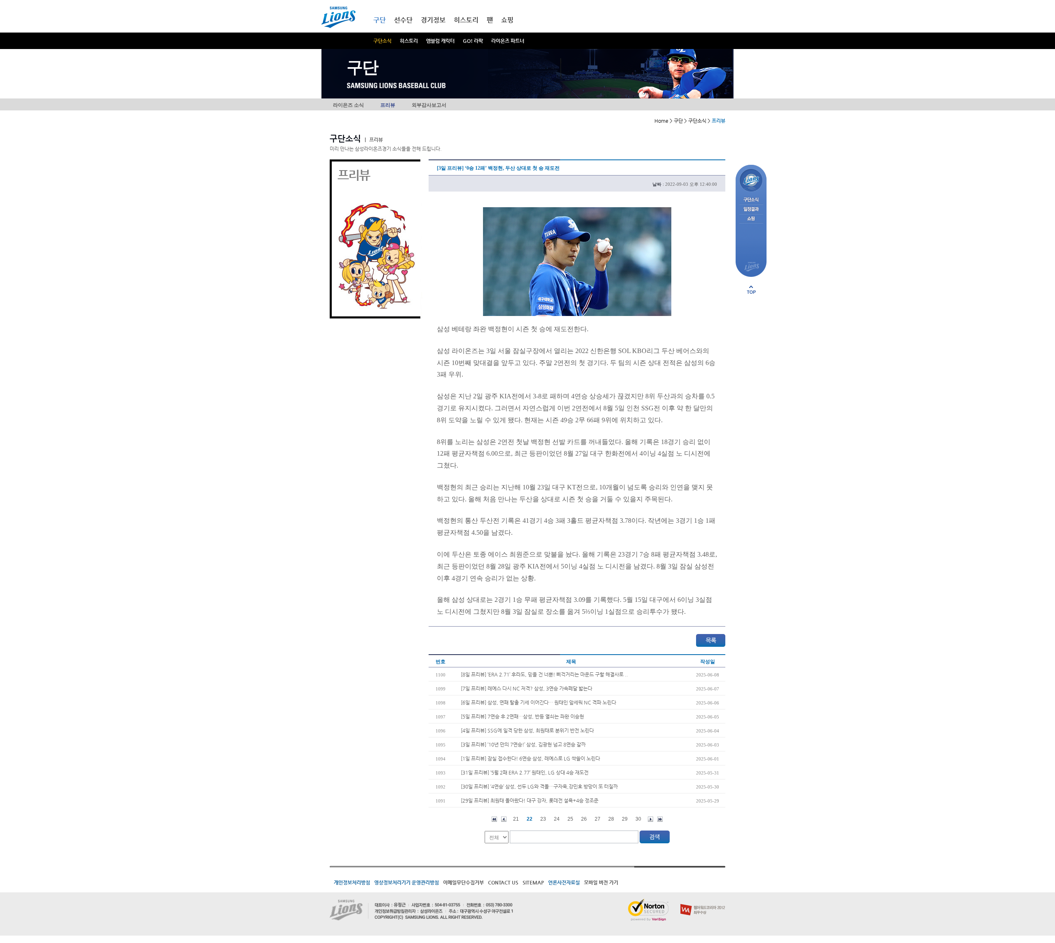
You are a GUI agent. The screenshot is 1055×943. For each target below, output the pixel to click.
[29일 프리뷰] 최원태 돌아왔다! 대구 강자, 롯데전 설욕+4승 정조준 (529, 800)
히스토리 (409, 41)
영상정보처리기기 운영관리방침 (406, 882)
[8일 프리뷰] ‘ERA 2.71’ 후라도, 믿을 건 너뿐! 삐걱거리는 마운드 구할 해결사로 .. (544, 674)
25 (570, 819)
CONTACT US (503, 882)
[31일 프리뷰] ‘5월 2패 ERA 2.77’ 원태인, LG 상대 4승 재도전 (524, 772)
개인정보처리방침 (352, 882)
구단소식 (382, 41)
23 (543, 819)
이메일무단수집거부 (463, 882)
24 (557, 819)
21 (516, 819)
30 (638, 819)
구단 (379, 20)
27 (597, 819)
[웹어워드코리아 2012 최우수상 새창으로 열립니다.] (702, 902)
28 (611, 819)
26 (584, 819)
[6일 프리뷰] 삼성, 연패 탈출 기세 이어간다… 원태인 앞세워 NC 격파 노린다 (538, 702)
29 (625, 819)
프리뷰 (387, 105)
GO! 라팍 (473, 41)
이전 (504, 819)
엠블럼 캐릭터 (440, 41)
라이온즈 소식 (348, 105)
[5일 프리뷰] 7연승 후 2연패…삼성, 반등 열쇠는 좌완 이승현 (522, 716)
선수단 (403, 20)
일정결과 (751, 209)
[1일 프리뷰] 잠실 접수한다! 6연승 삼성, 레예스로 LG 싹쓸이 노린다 (530, 758)
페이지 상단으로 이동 (751, 289)
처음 (494, 819)
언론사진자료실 (564, 882)
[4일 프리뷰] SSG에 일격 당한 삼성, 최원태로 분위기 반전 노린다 (527, 730)
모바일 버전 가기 (601, 882)
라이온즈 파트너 (507, 41)
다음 (650, 819)
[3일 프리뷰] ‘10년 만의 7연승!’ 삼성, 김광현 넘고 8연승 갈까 (523, 744)
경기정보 (433, 20)
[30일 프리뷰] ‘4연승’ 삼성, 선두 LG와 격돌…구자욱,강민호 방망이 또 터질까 (539, 786)
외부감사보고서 (429, 105)
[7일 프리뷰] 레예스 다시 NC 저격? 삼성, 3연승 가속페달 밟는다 (526, 688)
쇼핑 (507, 20)
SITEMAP (533, 882)
